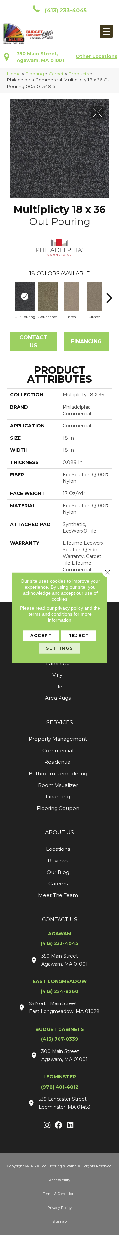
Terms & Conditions (59, 1193)
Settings (59, 647)
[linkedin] (70, 1125)
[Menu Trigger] (106, 31)
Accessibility (59, 1180)
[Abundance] (48, 296)
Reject (78, 635)
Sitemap (59, 1221)
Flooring (34, 73)
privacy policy (69, 607)
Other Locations (96, 56)
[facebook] (58, 1125)
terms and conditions (50, 613)
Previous (10, 295)
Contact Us (34, 341)
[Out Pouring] (24, 296)
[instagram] (47, 1125)
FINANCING (86, 341)
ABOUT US (59, 832)
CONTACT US (59, 919)
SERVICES (59, 722)
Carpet (56, 73)
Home (14, 73)
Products (78, 73)
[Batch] (71, 296)
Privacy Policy (59, 1207)
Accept (41, 635)
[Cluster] (94, 296)
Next (109, 295)
